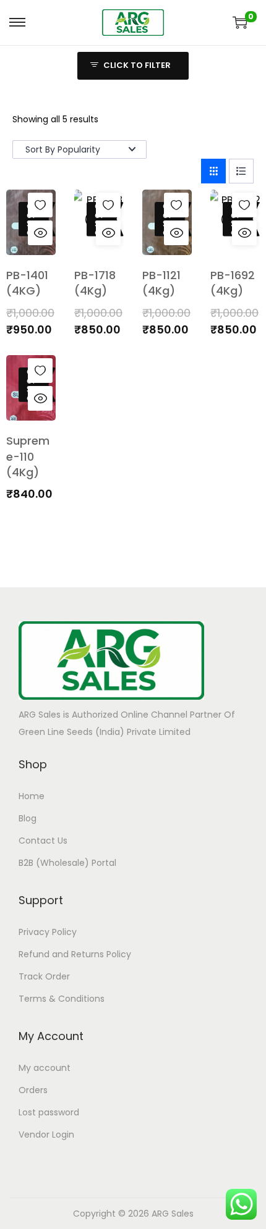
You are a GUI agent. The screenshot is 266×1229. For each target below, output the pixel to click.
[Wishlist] (40, 205)
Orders (33, 1090)
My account (45, 1068)
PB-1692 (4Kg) (232, 282)
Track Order (44, 976)
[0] (240, 22)
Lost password (49, 1112)
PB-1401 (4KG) (27, 282)
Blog (27, 818)
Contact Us (43, 840)
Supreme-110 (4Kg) (27, 456)
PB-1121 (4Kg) (161, 282)
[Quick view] (40, 232)
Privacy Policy (48, 932)
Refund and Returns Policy (75, 954)
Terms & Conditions (62, 998)
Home (32, 796)
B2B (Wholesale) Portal (67, 863)
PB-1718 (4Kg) (95, 282)
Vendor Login (46, 1134)
